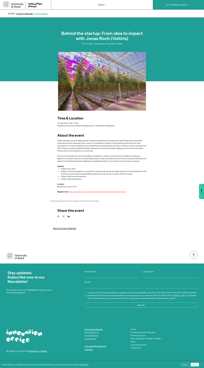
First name (90, 271)
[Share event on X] (63, 216)
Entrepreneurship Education (143, 332)
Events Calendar (24, 13)
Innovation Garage (93, 329)
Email (87, 282)
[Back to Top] (194, 255)
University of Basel (37, 351)
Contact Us (135, 348)
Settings (185, 365)
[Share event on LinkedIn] (69, 216)
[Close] (201, 364)
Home (133, 329)
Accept (195, 365)
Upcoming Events (138, 345)
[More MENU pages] (105, 4)
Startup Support (138, 335)
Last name (149, 271)
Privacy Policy (84, 365)
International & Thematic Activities (145, 338)
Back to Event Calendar (64, 228)
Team (132, 341)
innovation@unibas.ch (95, 346)
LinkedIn (88, 349)
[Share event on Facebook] (58, 216)
